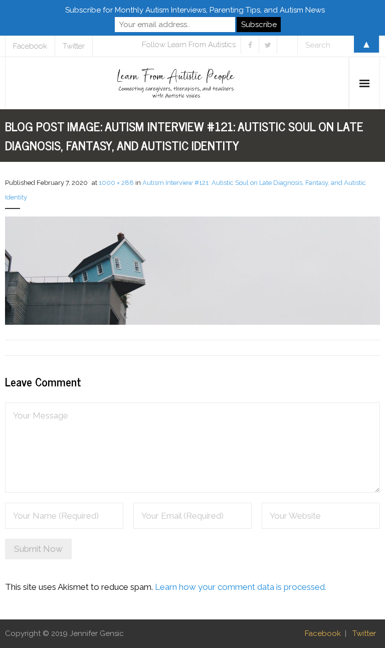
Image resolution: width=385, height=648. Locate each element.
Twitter (364, 633)
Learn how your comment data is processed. (240, 587)
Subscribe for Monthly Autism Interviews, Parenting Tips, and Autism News (195, 10)
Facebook (323, 633)
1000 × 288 (116, 182)
